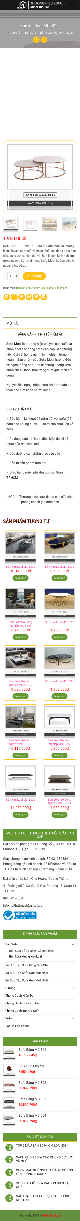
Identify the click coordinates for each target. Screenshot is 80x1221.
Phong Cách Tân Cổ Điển (22, 1011)
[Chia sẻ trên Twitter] (21, 297)
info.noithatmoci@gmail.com (24, 905)
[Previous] (9, 177)
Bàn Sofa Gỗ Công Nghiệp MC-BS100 (20, 683)
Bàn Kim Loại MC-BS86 (59, 622)
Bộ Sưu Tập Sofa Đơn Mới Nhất (26, 973)
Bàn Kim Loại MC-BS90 (59, 566)
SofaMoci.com (51, 1215)
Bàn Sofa (30, 32)
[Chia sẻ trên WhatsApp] (6, 297)
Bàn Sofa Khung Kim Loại (56, 32)
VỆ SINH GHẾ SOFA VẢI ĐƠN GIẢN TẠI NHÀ (43, 1185)
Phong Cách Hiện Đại (19, 995)
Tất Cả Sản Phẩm (57, 287)
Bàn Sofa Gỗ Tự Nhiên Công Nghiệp (31, 950)
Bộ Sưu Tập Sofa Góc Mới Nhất (26, 980)
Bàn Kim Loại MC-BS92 (20, 799)
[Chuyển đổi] (73, 944)
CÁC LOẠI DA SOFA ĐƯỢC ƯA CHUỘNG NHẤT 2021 (43, 1198)
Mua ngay (34, 276)
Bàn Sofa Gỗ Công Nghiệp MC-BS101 (59, 801)
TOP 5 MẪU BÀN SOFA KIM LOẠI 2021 (42, 1145)
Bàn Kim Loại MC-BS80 (59, 681)
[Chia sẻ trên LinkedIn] (43, 297)
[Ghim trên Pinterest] (36, 297)
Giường (10, 988)
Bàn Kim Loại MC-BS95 (20, 566)
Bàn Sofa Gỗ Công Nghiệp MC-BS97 (59, 742)
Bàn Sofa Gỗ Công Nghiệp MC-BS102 (20, 742)
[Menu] (7, 5)
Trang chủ (13, 32)
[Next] (70, 177)
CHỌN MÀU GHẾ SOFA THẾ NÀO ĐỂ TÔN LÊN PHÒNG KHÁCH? (44, 1172)
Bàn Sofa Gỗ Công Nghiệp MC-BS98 (20, 623)
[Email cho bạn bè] (29, 297)
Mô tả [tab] (12, 323)
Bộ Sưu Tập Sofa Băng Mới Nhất (27, 965)
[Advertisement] (40, 90)
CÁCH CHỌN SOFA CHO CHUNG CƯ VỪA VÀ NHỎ (44, 1159)
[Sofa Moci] (39, 5)
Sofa (8, 1018)
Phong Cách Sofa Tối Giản (23, 1003)
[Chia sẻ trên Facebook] (14, 297)
